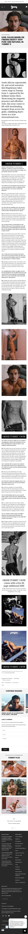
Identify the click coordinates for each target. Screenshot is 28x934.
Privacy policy (18, 861)
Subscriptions (18, 842)
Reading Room (18, 847)
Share (3, 686)
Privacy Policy (8, 897)
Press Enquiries (18, 873)
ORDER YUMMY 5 (14, 165)
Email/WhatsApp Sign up (20, 849)
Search (16, 852)
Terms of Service (9, 727)
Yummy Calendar (18, 838)
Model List (17, 881)
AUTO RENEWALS (14, 3)
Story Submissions (19, 845)
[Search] (4, 8)
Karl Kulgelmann (6, 36)
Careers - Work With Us (20, 883)
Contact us (17, 868)
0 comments (7, 681)
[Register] (20, 900)
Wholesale (17, 870)
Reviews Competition (19, 879)
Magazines (17, 840)
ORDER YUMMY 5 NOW (14, 438)
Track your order (18, 856)
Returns (17, 859)
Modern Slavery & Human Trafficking (20, 876)
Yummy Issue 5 (15, 684)
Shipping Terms (18, 863)
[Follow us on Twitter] (3, 917)
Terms (16, 866)
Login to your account (19, 854)
